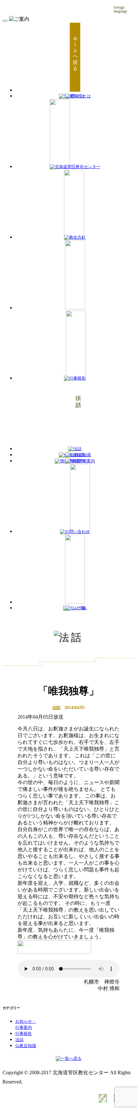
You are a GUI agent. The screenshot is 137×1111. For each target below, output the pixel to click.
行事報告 (23, 1033)
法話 (56, 708)
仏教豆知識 (25, 1046)
